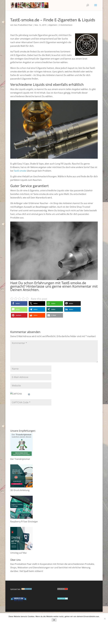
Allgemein (52, 25)
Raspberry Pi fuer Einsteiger (24, 521)
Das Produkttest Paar (23, 25)
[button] (19, 303)
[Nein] (104, 618)
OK (54, 620)
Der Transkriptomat (20, 459)
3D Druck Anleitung (20, 490)
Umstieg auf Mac (18, 552)
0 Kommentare (65, 25)
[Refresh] (29, 393)
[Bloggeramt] (26, 589)
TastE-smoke (20, 170)
